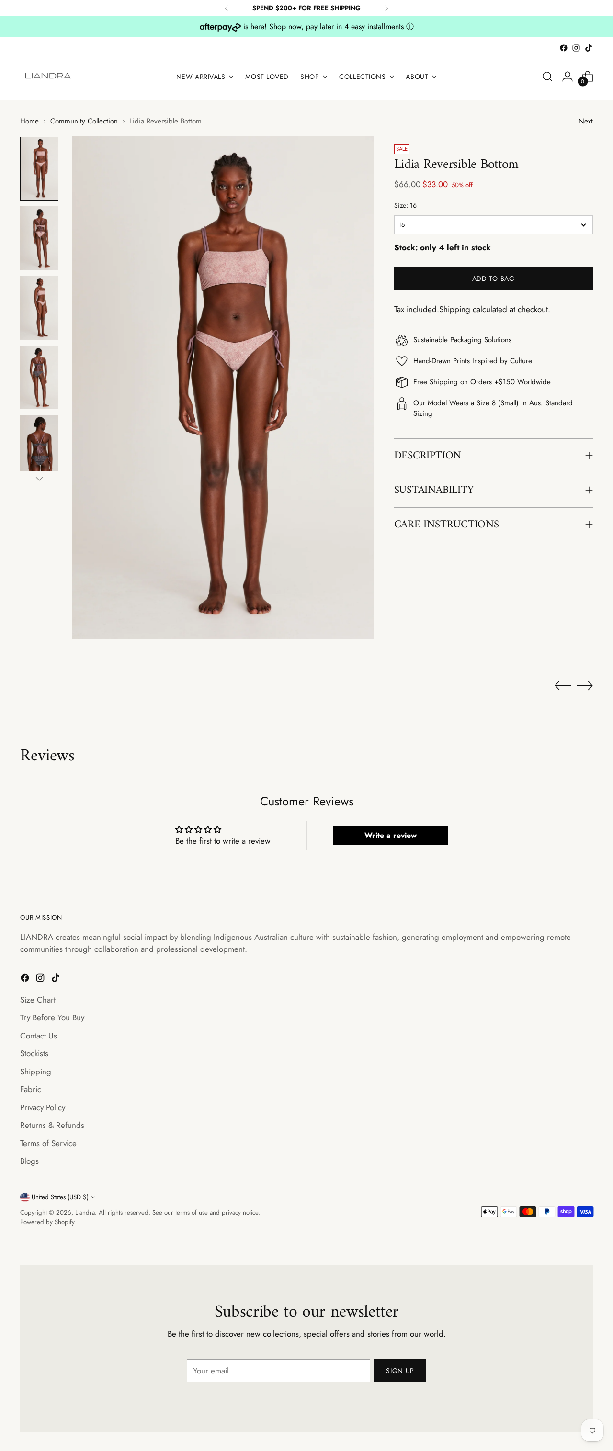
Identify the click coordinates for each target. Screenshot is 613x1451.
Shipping (454, 308)
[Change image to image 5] (39, 447)
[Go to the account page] (567, 76)
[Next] (386, 8)
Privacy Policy (42, 1107)
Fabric (30, 1089)
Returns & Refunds (52, 1125)
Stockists (34, 1053)
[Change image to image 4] (39, 377)
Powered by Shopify (47, 1222)
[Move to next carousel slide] (585, 685)
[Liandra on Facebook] (563, 48)
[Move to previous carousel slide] (563, 686)
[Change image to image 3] (39, 307)
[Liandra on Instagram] (576, 48)
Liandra (85, 1212)
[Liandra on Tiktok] (588, 48)
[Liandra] (49, 76)
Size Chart (38, 999)
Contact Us (38, 1035)
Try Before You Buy (52, 1017)
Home (29, 121)
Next (586, 121)
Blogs (29, 1161)
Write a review (390, 835)
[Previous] (226, 8)
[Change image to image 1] (39, 169)
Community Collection (84, 121)
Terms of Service (48, 1143)
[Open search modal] (547, 76)
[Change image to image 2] (39, 238)
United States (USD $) (60, 1197)
